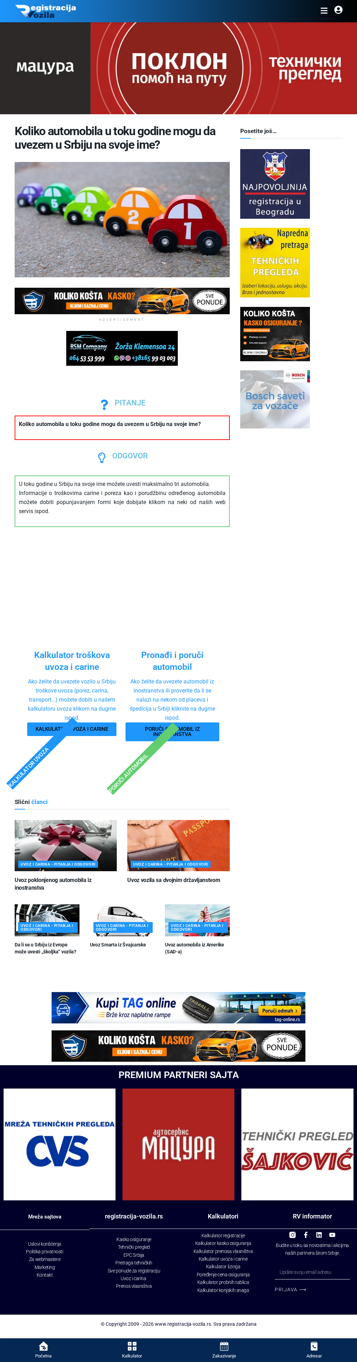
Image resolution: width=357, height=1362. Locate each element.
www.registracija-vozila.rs (183, 1324)
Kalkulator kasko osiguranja (223, 1243)
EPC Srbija (133, 1255)
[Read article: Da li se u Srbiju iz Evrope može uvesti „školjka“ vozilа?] (47, 920)
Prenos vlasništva (134, 1286)
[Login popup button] (338, 11)
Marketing (45, 1267)
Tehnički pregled (134, 1247)
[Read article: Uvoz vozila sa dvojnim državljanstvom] (178, 845)
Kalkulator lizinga (223, 1266)
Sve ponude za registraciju (134, 1271)
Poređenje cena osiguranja (223, 1274)
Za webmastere (44, 1259)
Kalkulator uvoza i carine (223, 1259)
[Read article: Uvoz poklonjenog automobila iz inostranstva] (66, 845)
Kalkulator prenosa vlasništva (223, 1251)
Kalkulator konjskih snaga (223, 1290)
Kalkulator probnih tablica (223, 1282)
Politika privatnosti (44, 1251)
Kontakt (45, 1275)
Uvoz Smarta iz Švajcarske (118, 944)
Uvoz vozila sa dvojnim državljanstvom (173, 880)
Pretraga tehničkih (133, 1263)
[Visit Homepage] (45, 11)
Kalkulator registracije (223, 1235)
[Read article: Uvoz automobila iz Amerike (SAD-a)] (197, 920)
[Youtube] (332, 1232)
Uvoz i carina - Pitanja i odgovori (58, 864)
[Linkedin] (319, 1232)
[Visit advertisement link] (122, 301)
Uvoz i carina (133, 1278)
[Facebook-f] (306, 1232)
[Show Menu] (324, 11)
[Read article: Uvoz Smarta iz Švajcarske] (122, 920)
